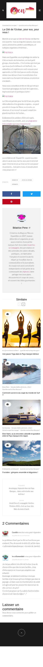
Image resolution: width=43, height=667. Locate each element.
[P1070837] (21, 153)
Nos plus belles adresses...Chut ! (21, 387)
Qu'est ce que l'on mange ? (10, 430)
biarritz (15, 180)
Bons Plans (5, 387)
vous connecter (18, 613)
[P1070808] (7, 96)
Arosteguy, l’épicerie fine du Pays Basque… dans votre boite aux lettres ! (21, 490)
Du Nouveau (6, 428)
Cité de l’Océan (24, 39)
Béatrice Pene (20, 227)
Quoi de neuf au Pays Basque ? (28, 25)
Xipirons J (26, 272)
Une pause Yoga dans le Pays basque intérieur (20, 354)
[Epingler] (11, 201)
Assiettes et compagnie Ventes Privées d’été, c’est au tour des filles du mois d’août (21, 504)
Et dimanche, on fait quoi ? (10, 469)
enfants (15, 184)
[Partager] (11, 194)
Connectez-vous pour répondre (28, 532)
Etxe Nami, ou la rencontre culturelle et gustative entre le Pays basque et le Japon (21, 435)
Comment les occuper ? (9, 25)
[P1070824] (7, 52)
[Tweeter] (32, 194)
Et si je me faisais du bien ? (10, 350)
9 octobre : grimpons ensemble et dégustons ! (20, 472)
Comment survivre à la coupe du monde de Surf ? (21, 394)
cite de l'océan (27, 180)
